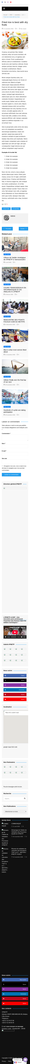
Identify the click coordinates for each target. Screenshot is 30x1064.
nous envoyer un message (14, 1026)
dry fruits (6, 208)
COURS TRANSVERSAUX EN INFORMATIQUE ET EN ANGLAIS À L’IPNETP (15, 290)
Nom (3, 443)
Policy (9, 1061)
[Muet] (21, 637)
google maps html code (10, 747)
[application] (15, 632)
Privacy (4, 1061)
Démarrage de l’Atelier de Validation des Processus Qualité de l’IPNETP (19, 831)
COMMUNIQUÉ (16, 823)
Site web (4, 458)
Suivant (22, 228)
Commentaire (6, 433)
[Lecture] (5, 637)
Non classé (23, 28)
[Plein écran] (24, 637)
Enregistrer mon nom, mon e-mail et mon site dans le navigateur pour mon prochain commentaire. (14, 468)
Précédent (8, 228)
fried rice (16, 208)
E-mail (4, 451)
